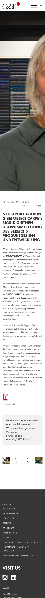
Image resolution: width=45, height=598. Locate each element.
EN (41, 5)
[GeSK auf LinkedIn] (13, 577)
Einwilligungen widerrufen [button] (17, 555)
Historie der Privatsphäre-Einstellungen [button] (16, 549)
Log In (5, 537)
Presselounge (10, 508)
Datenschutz (9, 532)
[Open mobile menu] (34, 5)
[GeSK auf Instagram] (5, 577)
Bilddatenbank (10, 513)
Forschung (9, 518)
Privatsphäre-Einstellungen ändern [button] (21, 542)
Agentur (7, 503)
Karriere (6, 523)
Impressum (8, 527)
